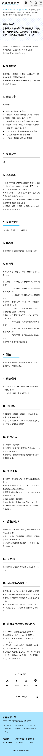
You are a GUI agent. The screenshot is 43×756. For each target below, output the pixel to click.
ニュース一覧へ (21, 697)
